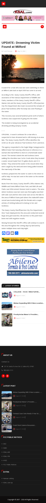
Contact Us (5, 362)
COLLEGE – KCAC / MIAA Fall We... (27, 292)
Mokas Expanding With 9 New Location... (29, 303)
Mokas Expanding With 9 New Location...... (27, 392)
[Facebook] (3, 376)
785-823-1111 (8, 370)
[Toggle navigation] (3, 3)
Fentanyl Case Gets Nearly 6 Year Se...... (27, 413)
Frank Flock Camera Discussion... (24, 425)
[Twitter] (7, 376)
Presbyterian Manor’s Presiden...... (25, 402)
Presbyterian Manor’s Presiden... (26, 314)
